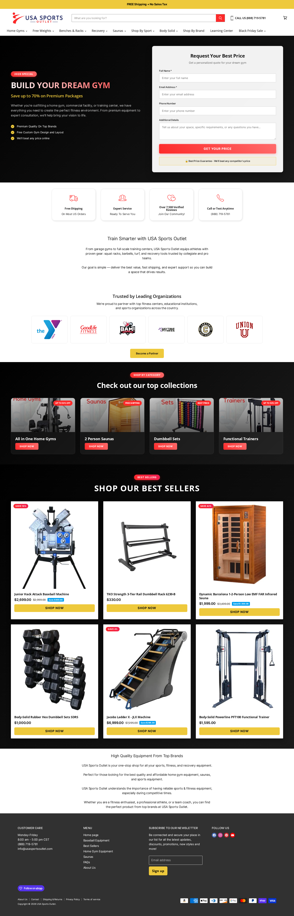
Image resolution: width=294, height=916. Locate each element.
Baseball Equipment (96, 840)
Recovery (98, 31)
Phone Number (167, 103)
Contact (35, 899)
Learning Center (221, 31)
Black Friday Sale (251, 31)
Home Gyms (16, 31)
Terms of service (91, 899)
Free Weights (42, 31)
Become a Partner (147, 353)
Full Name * (165, 70)
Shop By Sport (141, 31)
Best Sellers (91, 846)
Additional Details (169, 120)
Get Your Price (218, 148)
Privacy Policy (73, 899)
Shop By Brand (193, 31)
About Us (89, 867)
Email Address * (168, 87)
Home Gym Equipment (98, 851)
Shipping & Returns (52, 899)
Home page (91, 835)
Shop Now (27, 446)
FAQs (86, 862)
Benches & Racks (71, 31)
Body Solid (168, 31)
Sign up (158, 871)
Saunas (118, 31)
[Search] (220, 18)
